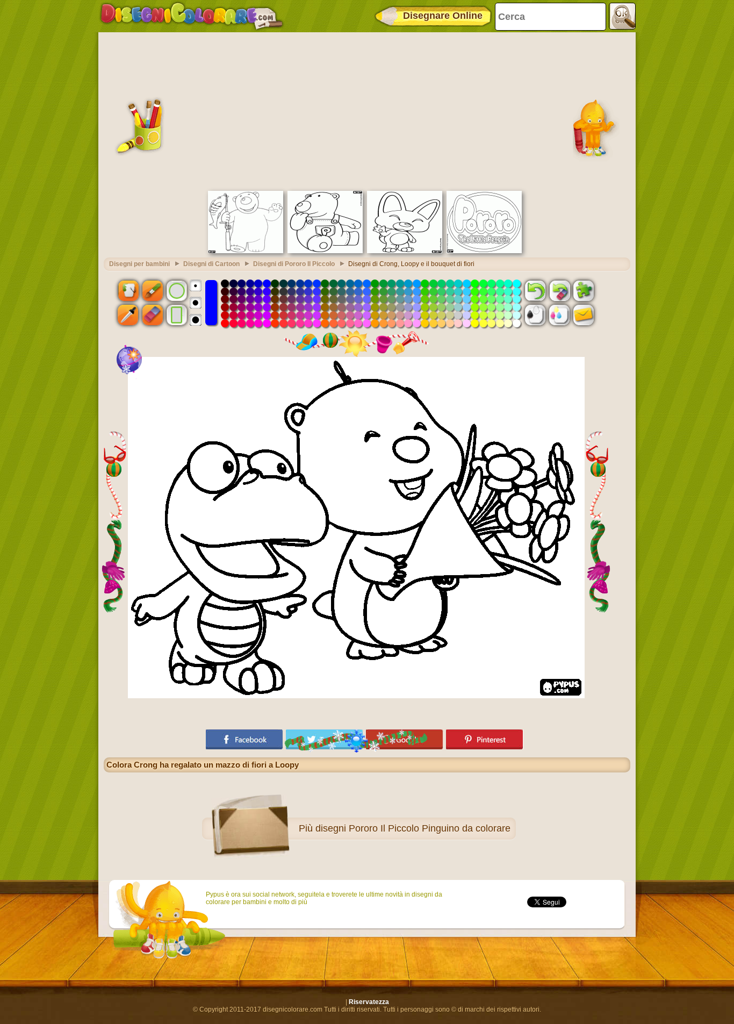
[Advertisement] (367, 110)
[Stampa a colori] (559, 315)
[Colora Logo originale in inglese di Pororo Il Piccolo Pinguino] (484, 251)
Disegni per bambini (139, 264)
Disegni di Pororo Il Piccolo (294, 264)
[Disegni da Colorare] (191, 16)
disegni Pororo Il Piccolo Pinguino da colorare (412, 828)
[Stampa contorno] (535, 315)
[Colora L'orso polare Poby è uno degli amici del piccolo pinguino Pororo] (325, 251)
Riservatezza (369, 1002)
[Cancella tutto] (559, 290)
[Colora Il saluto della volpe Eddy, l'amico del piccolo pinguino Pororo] (404, 251)
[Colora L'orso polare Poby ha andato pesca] (245, 251)
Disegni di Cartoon (211, 264)
